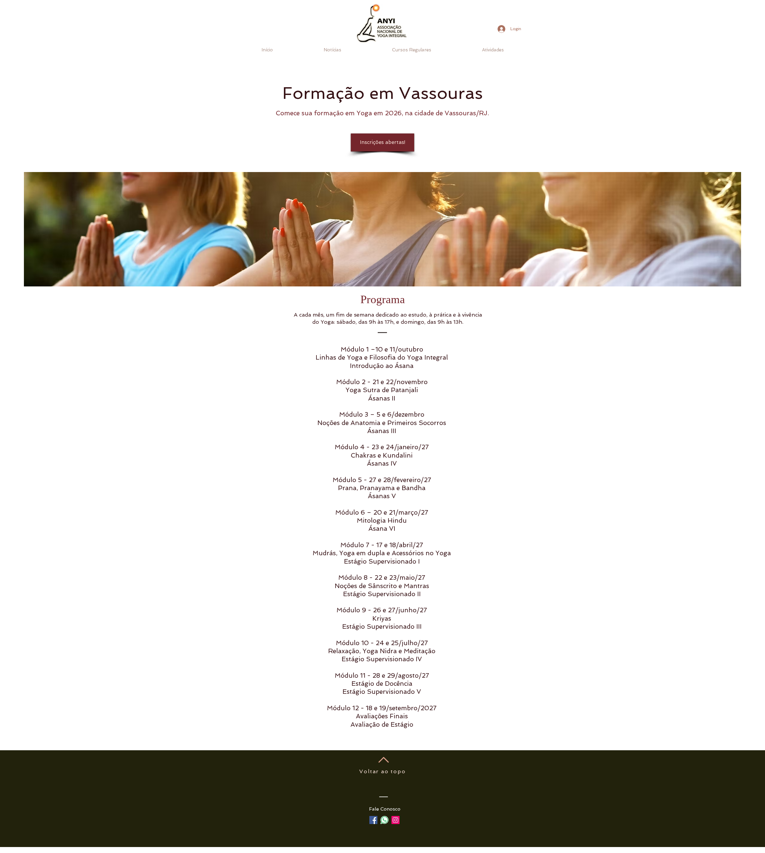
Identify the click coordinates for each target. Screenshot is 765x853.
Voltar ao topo (382, 771)
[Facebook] (373, 820)
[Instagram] (395, 820)
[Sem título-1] (384, 820)
